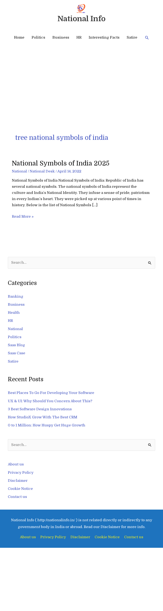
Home (19, 37)
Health (14, 313)
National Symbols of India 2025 (60, 163)
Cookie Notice (20, 489)
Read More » (23, 216)
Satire (132, 37)
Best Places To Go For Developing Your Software (51, 393)
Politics (38, 37)
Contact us (17, 497)
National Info (81, 18)
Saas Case (16, 353)
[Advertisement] (81, 101)
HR (79, 37)
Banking (15, 296)
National (19, 171)
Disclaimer (18, 481)
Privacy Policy (21, 473)
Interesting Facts (104, 37)
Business (60, 37)
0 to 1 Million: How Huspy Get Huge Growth (46, 425)
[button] (147, 37)
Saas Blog (16, 345)
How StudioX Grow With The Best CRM (42, 417)
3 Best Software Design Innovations (40, 409)
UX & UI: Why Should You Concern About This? (50, 401)
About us (16, 464)
